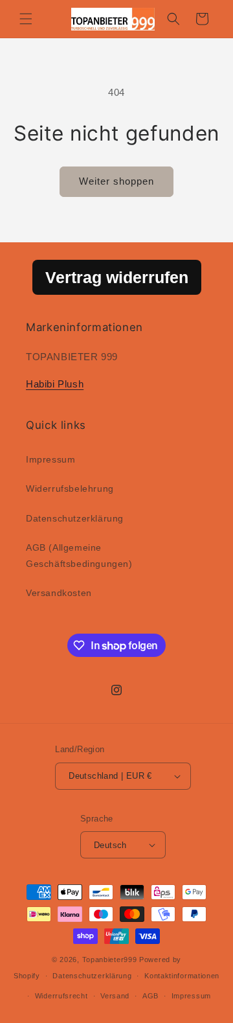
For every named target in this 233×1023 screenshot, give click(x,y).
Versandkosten (59, 593)
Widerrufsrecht (61, 996)
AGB (150, 996)
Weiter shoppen (116, 181)
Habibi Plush (54, 383)
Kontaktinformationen (181, 976)
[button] (26, 19)
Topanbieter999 (109, 959)
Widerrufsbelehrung (70, 488)
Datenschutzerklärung (75, 518)
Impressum (50, 459)
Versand (114, 996)
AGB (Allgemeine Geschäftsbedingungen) (79, 555)
